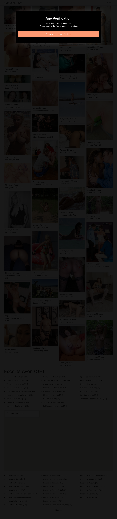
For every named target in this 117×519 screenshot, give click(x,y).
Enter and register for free (58, 34)
